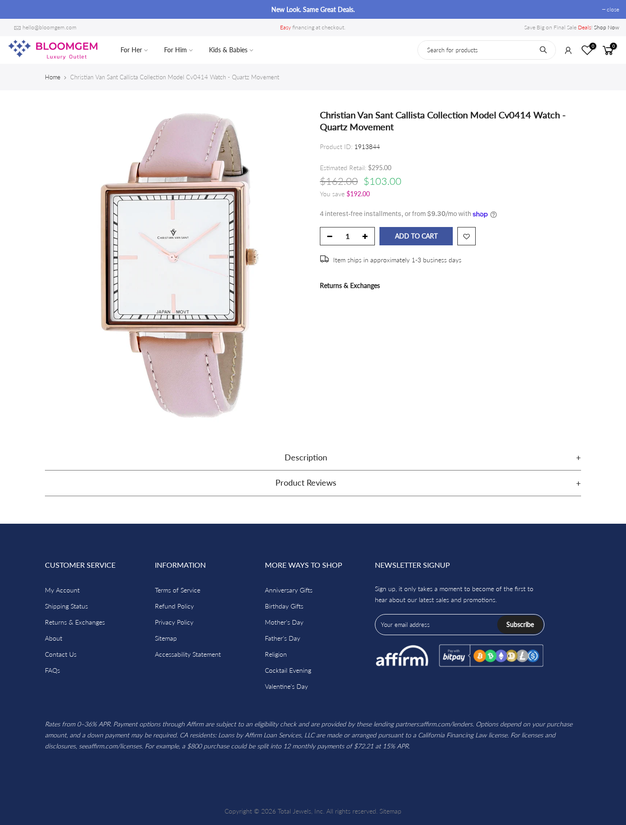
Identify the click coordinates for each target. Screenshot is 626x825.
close (17, 9)
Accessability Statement (188, 654)
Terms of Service (177, 590)
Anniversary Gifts (289, 590)
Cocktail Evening (288, 670)
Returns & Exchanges (350, 285)
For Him (175, 50)
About (53, 638)
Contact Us (61, 654)
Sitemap (166, 638)
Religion (276, 654)
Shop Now (606, 27)
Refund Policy (174, 606)
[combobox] (486, 50)
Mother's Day (284, 622)
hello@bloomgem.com (49, 27)
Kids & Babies (228, 50)
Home (52, 77)
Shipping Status (66, 606)
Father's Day (282, 638)
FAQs (52, 670)
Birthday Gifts (284, 606)
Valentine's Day (286, 686)
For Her (131, 50)
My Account (62, 590)
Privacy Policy (174, 622)
